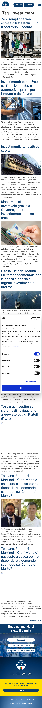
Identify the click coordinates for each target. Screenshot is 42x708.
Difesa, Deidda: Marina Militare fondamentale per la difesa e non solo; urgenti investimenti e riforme (21, 279)
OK (21, 388)
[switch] (37, 360)
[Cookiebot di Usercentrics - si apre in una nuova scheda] (31, 318)
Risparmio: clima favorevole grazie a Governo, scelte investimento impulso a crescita (19, 210)
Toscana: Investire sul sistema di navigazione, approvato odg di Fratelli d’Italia (20, 412)
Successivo (35, 621)
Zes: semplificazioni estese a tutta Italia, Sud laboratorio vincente (20, 23)
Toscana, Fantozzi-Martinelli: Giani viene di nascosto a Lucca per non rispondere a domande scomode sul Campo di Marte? (21, 486)
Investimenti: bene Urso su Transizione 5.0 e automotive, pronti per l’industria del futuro (19, 88)
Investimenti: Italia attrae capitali (20, 148)
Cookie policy (27, 703)
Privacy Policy (15, 703)
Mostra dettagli (30, 381)
